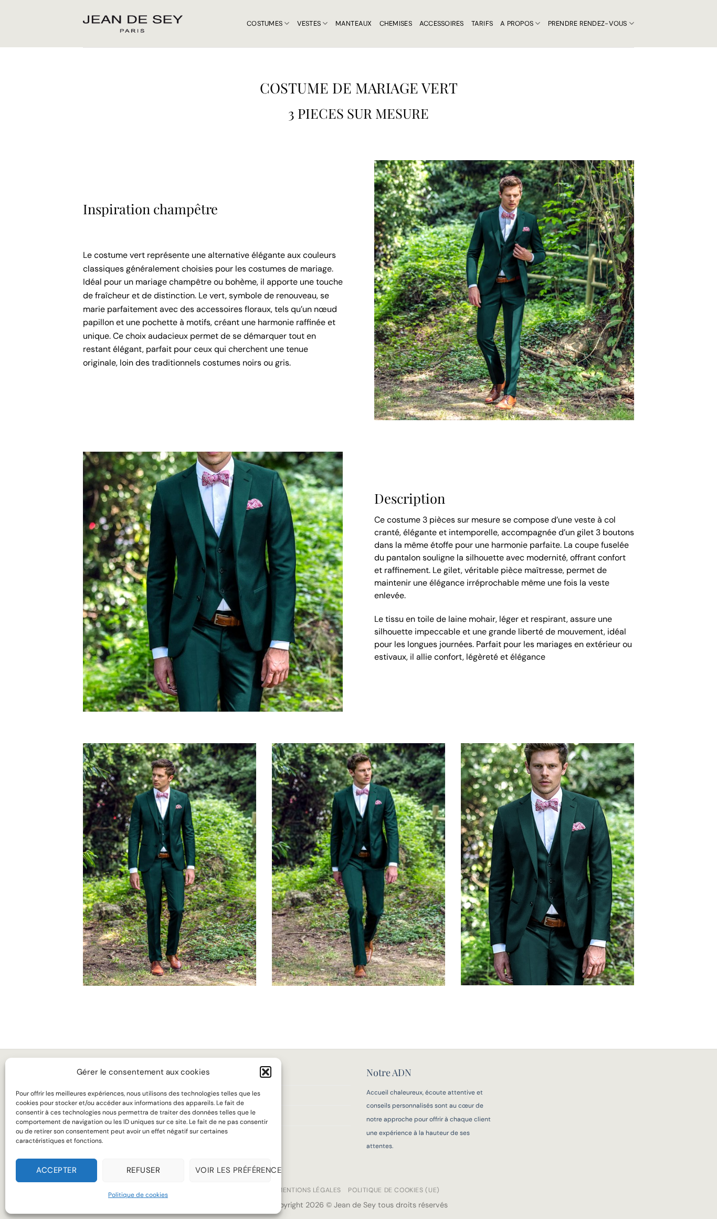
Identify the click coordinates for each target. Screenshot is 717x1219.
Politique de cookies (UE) (393, 1190)
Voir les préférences (233, 1170)
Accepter (56, 1170)
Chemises (395, 23)
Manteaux (353, 23)
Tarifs (482, 23)
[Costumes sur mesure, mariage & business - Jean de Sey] (133, 24)
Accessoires (441, 23)
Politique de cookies (138, 1195)
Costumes (264, 23)
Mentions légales (309, 1190)
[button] (265, 1072)
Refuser (143, 1170)
